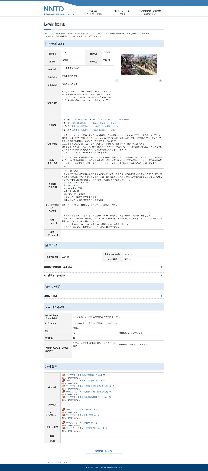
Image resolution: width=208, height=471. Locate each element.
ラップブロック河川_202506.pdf (80, 409)
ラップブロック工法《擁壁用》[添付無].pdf (85, 428)
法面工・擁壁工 (98, 123)
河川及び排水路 (112, 126)
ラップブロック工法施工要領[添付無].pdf (84, 380)
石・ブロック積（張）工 (103, 119)
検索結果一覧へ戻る (104, 451)
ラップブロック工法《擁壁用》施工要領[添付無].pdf (89, 391)
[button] (116, 80)
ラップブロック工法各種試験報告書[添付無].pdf (87, 397)
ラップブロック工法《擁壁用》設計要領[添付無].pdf (89, 386)
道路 (113, 130)
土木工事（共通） (80, 119)
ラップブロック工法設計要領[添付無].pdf (84, 375)
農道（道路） (100, 130)
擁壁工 (113, 123)
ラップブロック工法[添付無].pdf (80, 422)
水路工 (97, 126)
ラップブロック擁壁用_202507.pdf (81, 415)
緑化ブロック (125, 119)
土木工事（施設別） (80, 126)
